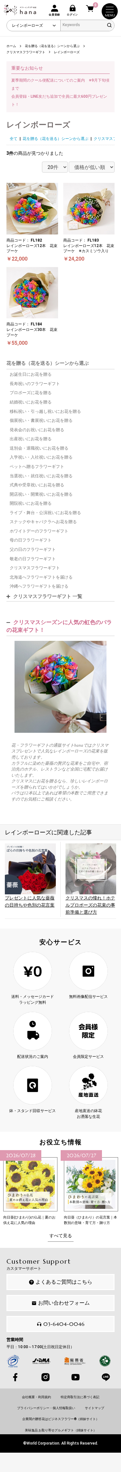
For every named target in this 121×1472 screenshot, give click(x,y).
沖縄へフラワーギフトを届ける (39, 586)
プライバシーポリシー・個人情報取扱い (46, 1408)
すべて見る (60, 1235)
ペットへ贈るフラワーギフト (37, 466)
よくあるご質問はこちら (63, 1282)
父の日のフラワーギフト (33, 549)
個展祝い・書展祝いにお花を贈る (41, 420)
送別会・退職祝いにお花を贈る (39, 448)
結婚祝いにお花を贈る (31, 402)
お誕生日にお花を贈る (31, 374)
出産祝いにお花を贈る (31, 438)
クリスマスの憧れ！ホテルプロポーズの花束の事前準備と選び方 (90, 905)
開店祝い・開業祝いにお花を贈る (41, 494)
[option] (30, 1188)
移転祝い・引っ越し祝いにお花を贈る (45, 411)
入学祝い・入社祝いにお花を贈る (41, 457)
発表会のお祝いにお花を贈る (37, 429)
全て (13, 138)
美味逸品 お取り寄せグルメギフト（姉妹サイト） (60, 1430)
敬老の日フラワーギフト (33, 558)
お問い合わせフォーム (64, 1303)
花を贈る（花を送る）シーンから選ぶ (55, 138)
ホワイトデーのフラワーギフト (39, 531)
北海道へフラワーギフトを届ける (41, 577)
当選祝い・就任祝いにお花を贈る (41, 475)
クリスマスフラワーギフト (35, 567)
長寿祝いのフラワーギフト (35, 383)
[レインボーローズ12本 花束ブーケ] (60, 686)
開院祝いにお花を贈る (31, 503)
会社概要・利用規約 (36, 1397)
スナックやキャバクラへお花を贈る (43, 521)
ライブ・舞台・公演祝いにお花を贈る (45, 512)
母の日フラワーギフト (31, 540)
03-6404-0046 (64, 1324)
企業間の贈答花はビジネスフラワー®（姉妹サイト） (60, 1419)
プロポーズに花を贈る (31, 392)
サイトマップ (94, 1408)
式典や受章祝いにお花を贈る (37, 484)
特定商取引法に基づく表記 (80, 1397)
